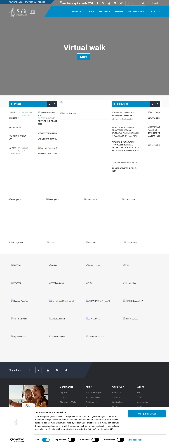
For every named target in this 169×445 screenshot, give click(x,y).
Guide (91, 11)
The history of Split (68, 402)
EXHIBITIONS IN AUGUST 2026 (24, 139)
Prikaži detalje (135, 440)
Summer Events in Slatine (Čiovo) (27, 154)
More (13, 223)
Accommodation (93, 397)
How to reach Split (93, 392)
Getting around (92, 402)
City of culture (117, 402)
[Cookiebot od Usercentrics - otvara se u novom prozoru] (17, 440)
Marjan (129, 205)
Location (63, 397)
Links (139, 392)
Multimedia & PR (136, 11)
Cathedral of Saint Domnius (101, 205)
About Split (78, 11)
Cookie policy (142, 402)
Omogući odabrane (147, 414)
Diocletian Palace (58, 205)
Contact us (154, 11)
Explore (119, 11)
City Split (63, 392)
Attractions (116, 392)
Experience (104, 11)
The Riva (15, 205)
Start (83, 57)
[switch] (71, 440)
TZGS (139, 397)
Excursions (116, 397)
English (155, 3)
